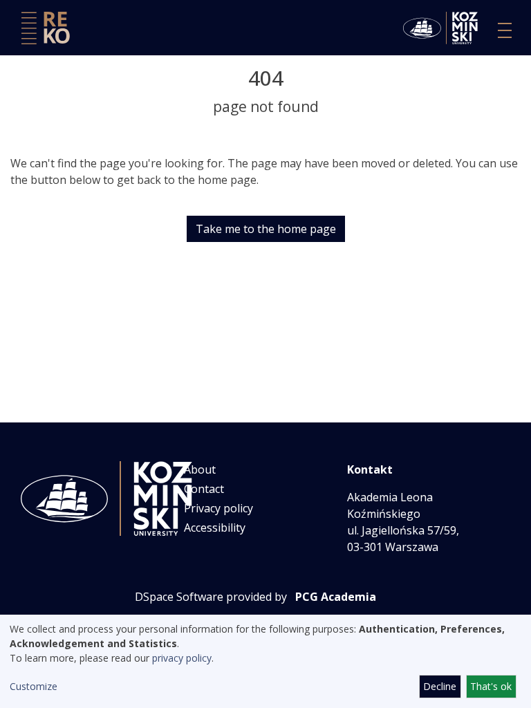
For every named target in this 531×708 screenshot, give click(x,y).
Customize (33, 686)
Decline (439, 686)
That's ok (491, 686)
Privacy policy (218, 508)
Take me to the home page (266, 228)
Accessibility (214, 527)
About (200, 469)
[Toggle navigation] (505, 30)
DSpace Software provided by (211, 596)
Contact (204, 488)
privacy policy (182, 657)
